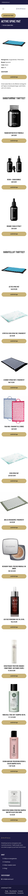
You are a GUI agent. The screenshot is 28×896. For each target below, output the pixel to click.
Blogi (5, 868)
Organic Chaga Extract (14, 226)
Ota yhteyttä (13, 891)
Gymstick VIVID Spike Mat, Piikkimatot (14, 333)
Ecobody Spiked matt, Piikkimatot (14, 380)
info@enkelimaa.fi (6, 2)
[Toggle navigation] (3, 8)
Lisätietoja (14, 77)
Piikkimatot (20, 59)
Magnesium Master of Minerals (14, 133)
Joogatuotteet (8, 15)
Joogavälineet (13, 59)
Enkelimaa (7, 862)
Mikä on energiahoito (10, 858)
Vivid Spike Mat (14, 473)
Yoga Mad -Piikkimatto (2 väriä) (14, 426)
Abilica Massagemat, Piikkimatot (14, 520)
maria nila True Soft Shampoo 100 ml (14, 715)
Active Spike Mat (14, 287)
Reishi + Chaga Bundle (14, 179)
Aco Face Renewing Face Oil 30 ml (14, 619)
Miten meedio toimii (10, 865)
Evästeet (20, 891)
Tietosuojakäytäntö (10, 893)
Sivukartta (20, 893)
